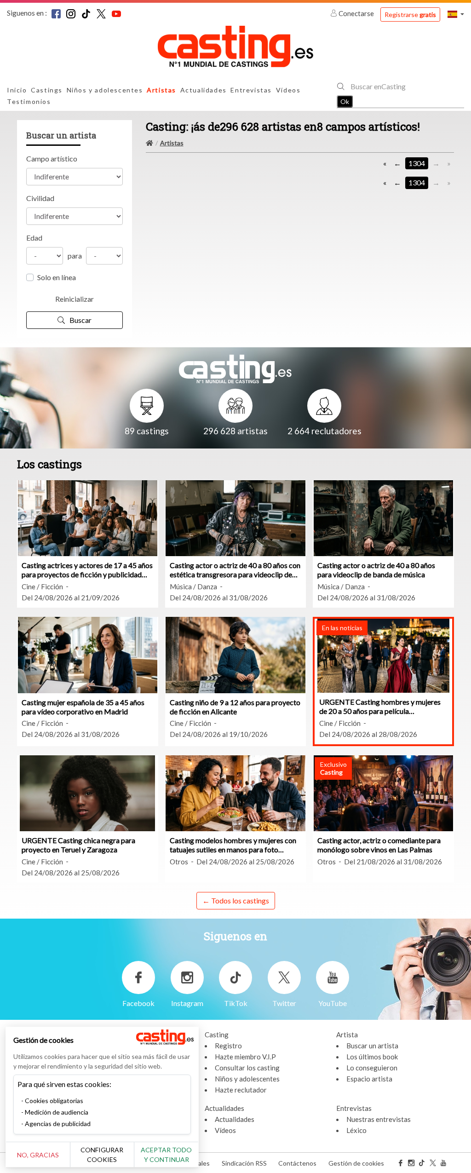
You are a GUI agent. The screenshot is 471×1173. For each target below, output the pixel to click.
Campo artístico (51, 158)
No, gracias (38, 1155)
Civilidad (40, 198)
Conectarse (356, 13)
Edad (34, 237)
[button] (456, 14)
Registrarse (410, 14)
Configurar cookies (101, 1154)
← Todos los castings (235, 900)
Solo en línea (56, 277)
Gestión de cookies (356, 1163)
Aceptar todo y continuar (166, 1154)
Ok (344, 101)
